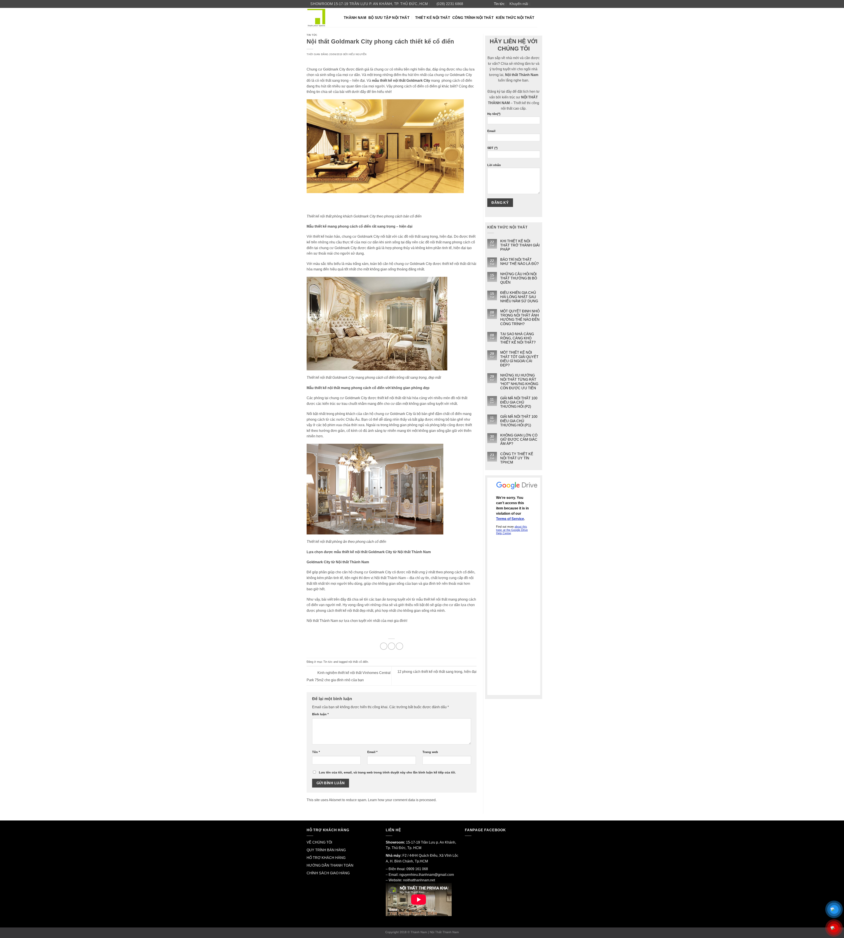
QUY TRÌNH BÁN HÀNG (326, 850)
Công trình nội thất (473, 18)
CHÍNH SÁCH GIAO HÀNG (328, 873)
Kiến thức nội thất (515, 18)
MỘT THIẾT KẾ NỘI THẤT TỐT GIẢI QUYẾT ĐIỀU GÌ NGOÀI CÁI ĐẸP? (519, 359)
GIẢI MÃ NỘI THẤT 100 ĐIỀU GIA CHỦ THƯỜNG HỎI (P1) (518, 421)
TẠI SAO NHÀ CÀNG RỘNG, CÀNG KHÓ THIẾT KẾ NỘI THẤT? (518, 338)
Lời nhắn (494, 165)
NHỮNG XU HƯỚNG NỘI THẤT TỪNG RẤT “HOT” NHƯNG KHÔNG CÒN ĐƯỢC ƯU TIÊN (519, 381)
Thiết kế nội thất (432, 18)
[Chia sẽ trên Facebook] (383, 646)
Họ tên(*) (493, 114)
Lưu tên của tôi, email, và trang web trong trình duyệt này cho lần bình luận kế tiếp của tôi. (387, 772)
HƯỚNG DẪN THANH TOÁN (330, 865)
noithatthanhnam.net (419, 880)
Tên (316, 752)
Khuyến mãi (518, 4)
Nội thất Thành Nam (322, 621)
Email (372, 752)
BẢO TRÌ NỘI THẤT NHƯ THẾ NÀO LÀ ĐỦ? (519, 262)
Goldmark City (418, 80)
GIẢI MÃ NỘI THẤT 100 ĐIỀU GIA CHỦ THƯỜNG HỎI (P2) (518, 402)
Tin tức (499, 4)
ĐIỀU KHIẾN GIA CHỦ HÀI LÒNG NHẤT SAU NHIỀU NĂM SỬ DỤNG (519, 297)
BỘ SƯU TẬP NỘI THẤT (388, 18)
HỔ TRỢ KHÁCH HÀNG (326, 858)
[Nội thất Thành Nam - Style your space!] (322, 17)
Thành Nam (355, 18)
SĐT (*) (492, 148)
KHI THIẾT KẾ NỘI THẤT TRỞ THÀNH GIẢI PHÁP (520, 245)
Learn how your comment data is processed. (402, 800)
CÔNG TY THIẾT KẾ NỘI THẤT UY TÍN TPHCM (516, 458)
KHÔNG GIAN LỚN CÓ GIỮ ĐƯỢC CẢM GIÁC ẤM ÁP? (518, 439)
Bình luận (320, 714)
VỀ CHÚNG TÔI (319, 842)
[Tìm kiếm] (535, 3)
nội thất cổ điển (358, 661)
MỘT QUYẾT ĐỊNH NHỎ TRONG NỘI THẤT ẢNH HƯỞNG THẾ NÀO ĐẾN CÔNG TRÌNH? (520, 317)
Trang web (430, 752)
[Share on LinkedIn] (399, 646)
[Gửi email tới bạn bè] (391, 646)
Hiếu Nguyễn (358, 54)
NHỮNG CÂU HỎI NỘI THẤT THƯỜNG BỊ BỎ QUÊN (518, 278)
